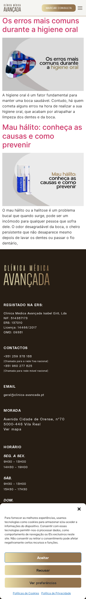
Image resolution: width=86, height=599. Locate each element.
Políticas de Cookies (26, 593)
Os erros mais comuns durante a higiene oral (40, 25)
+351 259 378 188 (18, 356)
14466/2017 (27, 327)
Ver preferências (43, 583)
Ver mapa (12, 429)
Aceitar (43, 558)
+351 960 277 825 (18, 365)
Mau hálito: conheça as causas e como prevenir (42, 136)
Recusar (43, 570)
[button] (79, 509)
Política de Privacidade (56, 593)
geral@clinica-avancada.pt (24, 394)
